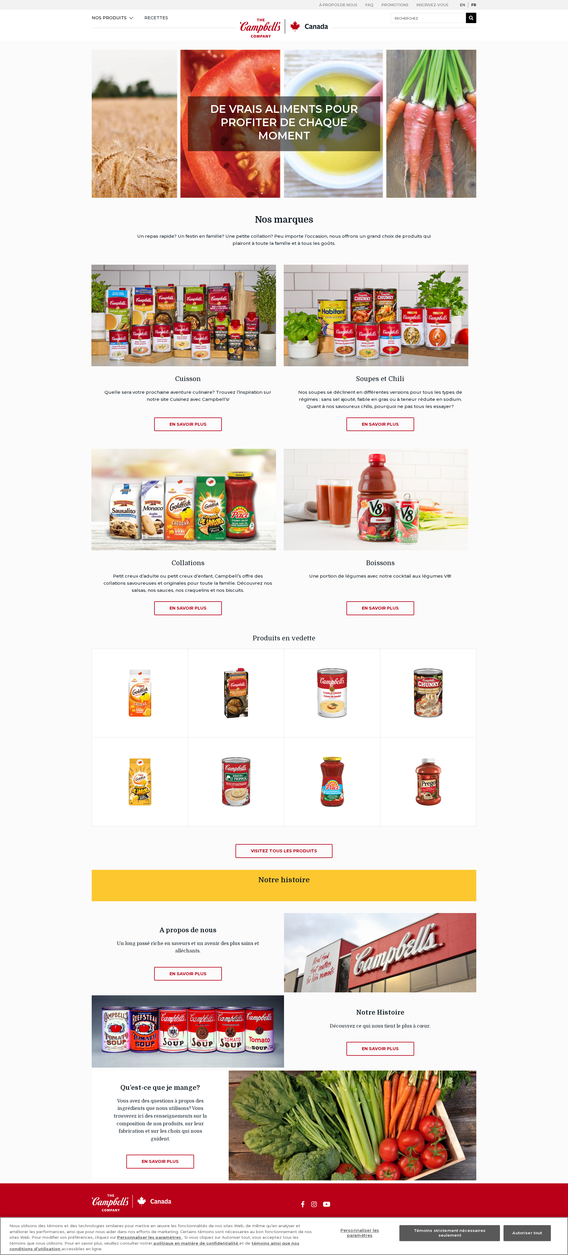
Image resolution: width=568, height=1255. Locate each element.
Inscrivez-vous (432, 5)
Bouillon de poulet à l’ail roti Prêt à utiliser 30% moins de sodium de (236, 675)
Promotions (395, 5)
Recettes (156, 17)
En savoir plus (152, 709)
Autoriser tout (527, 1232)
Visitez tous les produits (284, 851)
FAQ (369, 5)
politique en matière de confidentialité (195, 1243)
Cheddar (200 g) (140, 676)
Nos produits (109, 17)
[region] (284, 1236)
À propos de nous (338, 5)
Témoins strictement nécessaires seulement (450, 1233)
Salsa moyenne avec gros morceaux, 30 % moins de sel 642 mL (332, 764)
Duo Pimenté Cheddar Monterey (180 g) (140, 771)
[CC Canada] (284, 37)
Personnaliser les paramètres (149, 1237)
